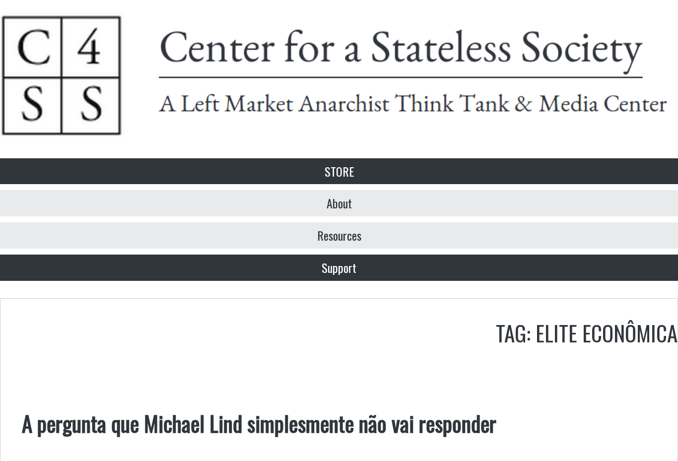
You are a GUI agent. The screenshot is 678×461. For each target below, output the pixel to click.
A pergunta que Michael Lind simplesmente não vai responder (259, 423)
